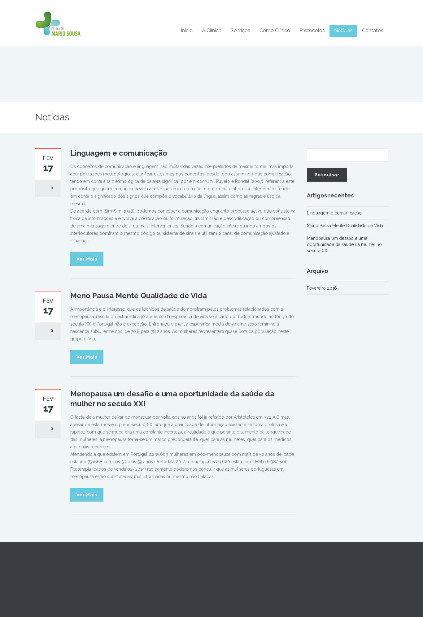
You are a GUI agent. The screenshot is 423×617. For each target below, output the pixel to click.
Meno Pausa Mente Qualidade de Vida (138, 295)
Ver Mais (86, 259)
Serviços (240, 30)
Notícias (343, 30)
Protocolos (312, 30)
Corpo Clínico (274, 30)
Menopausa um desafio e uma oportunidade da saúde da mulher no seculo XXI (344, 244)
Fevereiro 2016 (322, 288)
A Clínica (211, 30)
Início (187, 30)
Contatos (372, 30)
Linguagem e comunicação (118, 153)
